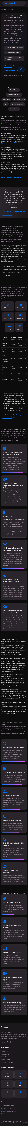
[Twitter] (2, 1042)
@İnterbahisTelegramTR (9, 143)
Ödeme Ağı (6, 99)
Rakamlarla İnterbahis (14, 95)
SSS (6, 104)
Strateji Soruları (5, 1059)
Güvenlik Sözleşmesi (17, 104)
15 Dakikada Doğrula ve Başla (11, 177)
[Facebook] (7, 1042)
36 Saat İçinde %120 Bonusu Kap (14, 213)
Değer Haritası (5, 1051)
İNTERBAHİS (10, 3)
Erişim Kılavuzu (14, 90)
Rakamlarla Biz (5, 1054)
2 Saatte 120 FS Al (10, 66)
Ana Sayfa (3, 9)
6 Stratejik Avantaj (19, 99)
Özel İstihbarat (14, 109)
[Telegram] (10, 1042)
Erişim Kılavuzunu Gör (11, 71)
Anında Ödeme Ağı (6, 1057)
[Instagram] (4, 1042)
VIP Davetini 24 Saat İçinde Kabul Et (14, 416)
